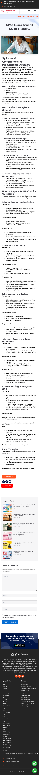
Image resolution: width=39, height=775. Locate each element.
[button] (29, 11)
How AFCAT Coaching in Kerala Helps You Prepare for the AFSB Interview (23, 524)
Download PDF (7, 485)
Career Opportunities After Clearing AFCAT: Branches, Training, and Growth (24, 505)
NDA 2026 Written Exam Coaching (20, 16)
